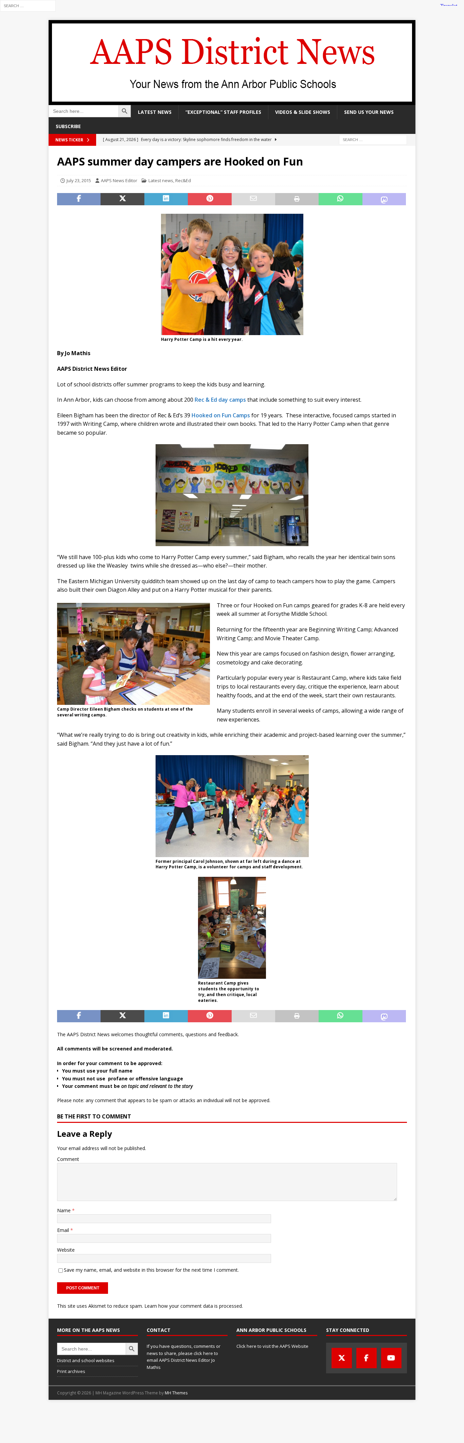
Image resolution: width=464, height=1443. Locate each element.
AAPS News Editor (119, 180)
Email (63, 1230)
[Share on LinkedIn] (166, 199)
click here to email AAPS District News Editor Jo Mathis (182, 1360)
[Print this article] (297, 199)
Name (64, 1210)
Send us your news (369, 112)
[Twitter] (342, 1358)
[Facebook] (366, 1358)
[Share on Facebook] (79, 199)
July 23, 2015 (79, 180)
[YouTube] (391, 1358)
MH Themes (176, 1393)
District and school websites (85, 1360)
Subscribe (68, 126)
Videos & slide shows (302, 112)
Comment (68, 1159)
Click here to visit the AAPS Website (272, 1346)
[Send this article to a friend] (253, 199)
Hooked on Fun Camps (221, 415)
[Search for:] (28, 5)
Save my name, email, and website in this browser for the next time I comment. (151, 1270)
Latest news (155, 112)
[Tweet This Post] (122, 199)
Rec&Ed (183, 180)
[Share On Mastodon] (384, 199)
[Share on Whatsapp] (340, 199)
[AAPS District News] (232, 101)
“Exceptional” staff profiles (223, 112)
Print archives (71, 1371)
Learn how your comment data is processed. (193, 1306)
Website (66, 1250)
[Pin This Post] (209, 199)
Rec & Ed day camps (220, 399)
